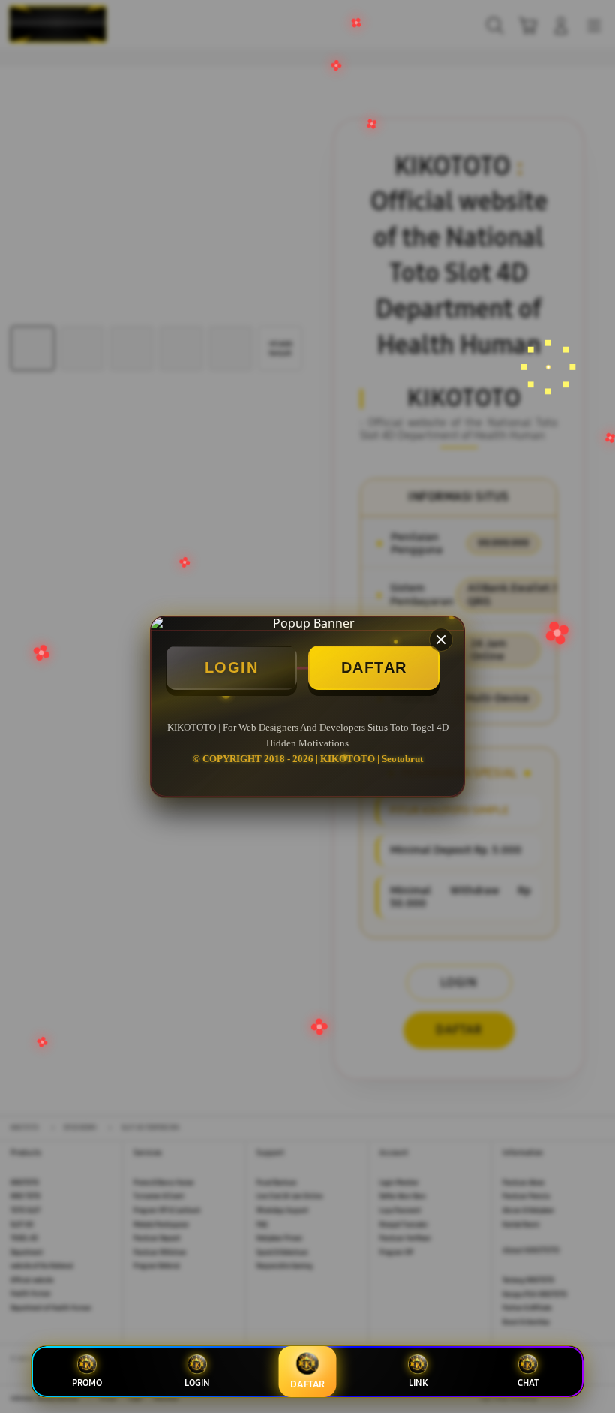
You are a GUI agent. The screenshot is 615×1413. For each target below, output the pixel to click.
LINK (418, 1383)
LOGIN (232, 667)
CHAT (528, 1383)
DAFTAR (374, 667)
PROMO (87, 1383)
